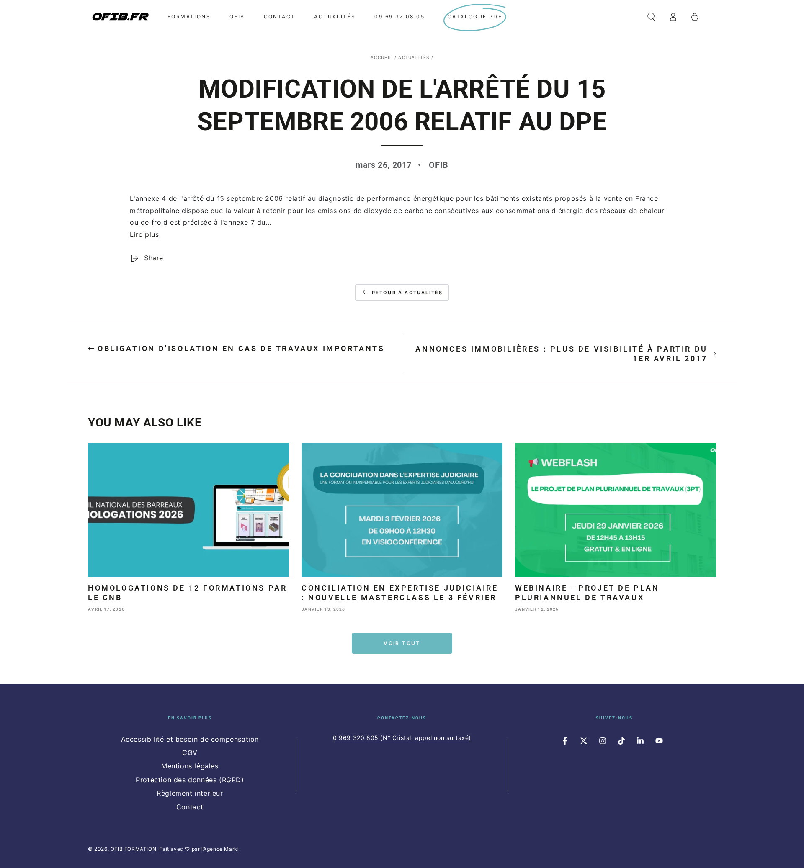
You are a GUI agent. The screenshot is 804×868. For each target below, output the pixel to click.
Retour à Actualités (407, 292)
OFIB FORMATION (133, 849)
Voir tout (402, 643)
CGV (190, 752)
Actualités (413, 57)
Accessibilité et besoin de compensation (190, 739)
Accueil (381, 57)
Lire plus (144, 234)
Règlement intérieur (190, 793)
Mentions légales (190, 766)
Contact (190, 807)
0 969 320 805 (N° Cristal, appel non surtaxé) (402, 737)
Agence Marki (221, 849)
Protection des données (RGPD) (190, 780)
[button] (651, 17)
